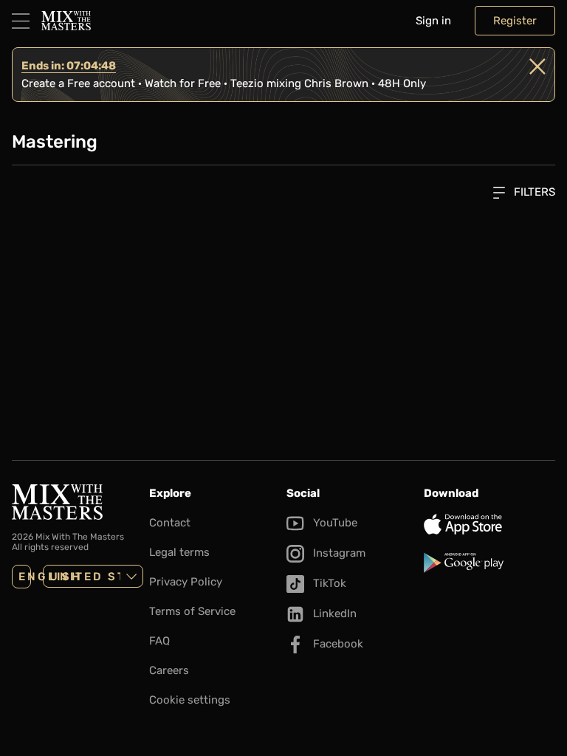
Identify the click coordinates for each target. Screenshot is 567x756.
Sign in (433, 20)
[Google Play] (489, 562)
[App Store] (489, 524)
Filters (533, 192)
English (24, 576)
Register (515, 20)
